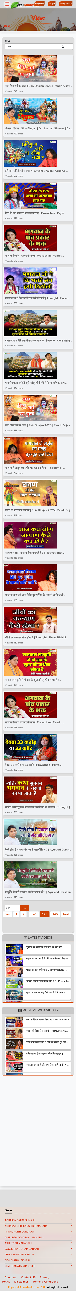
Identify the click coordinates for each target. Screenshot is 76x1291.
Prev (7, 914)
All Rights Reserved (57, 1287)
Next (66, 914)
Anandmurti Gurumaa (19, 1231)
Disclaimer (21, 1282)
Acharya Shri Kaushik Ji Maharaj (26, 1226)
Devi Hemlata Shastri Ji (20, 1266)
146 (34, 914)
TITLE (7, 40)
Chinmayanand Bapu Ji (19, 1254)
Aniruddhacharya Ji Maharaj (24, 1237)
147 (44, 914)
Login (52, 3)
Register (39, 3)
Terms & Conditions (45, 1282)
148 (55, 914)
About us (10, 1277)
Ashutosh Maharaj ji (18, 1243)
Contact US (28, 1277)
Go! (24, 908)
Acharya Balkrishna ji (19, 1220)
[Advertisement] (38, 1128)
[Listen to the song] (38, 68)
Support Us (66, 3)
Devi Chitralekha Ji (17, 1260)
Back (7, 26)
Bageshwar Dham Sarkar (22, 1249)
